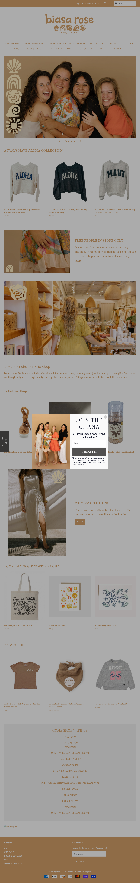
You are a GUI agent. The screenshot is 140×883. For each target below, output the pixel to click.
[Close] (105, 417)
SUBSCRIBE (89, 451)
